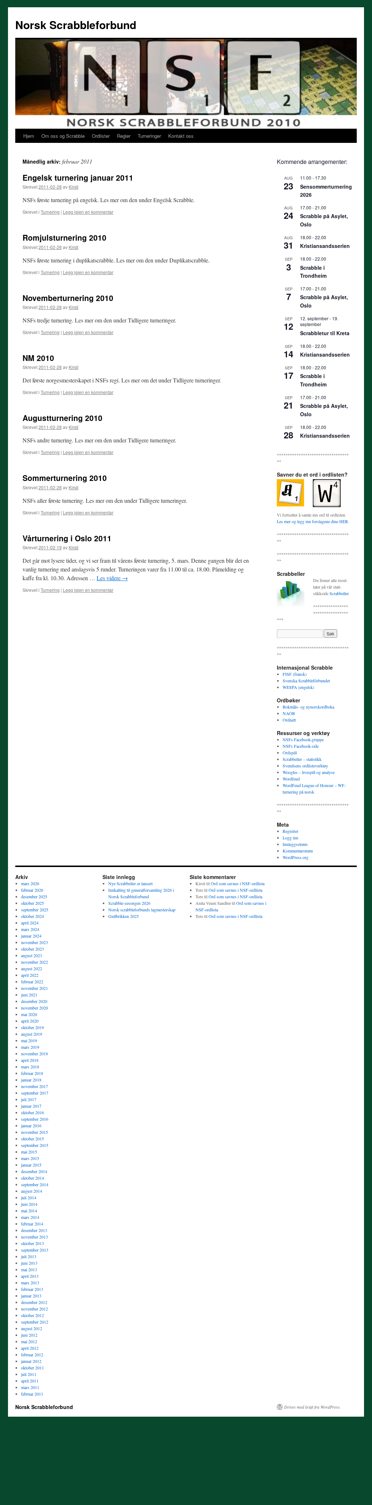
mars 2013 (30, 1282)
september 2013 (34, 1250)
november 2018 (34, 1053)
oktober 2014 (32, 1178)
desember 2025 (34, 896)
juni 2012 (29, 1335)
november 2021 (34, 988)
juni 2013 (29, 1263)
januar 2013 (31, 1296)
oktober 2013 (32, 1243)
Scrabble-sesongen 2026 (129, 903)
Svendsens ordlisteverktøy (305, 765)
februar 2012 (32, 1354)
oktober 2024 (32, 916)
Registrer (290, 831)
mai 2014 (29, 1210)
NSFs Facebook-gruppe (303, 739)
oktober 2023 (32, 949)
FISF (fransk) (295, 674)
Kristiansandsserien (325, 245)
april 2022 (30, 975)
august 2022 (31, 968)
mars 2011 (30, 1387)
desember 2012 (34, 1302)
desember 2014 (34, 1171)
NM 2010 (38, 357)
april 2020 (30, 1021)
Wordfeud (291, 779)
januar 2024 (31, 936)
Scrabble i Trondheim (313, 272)
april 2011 (30, 1381)
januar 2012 (31, 1361)
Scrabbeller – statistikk (302, 759)
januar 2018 (31, 1080)
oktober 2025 (32, 903)
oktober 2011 (32, 1367)
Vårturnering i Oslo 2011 (67, 538)
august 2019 (31, 1034)
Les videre (112, 578)
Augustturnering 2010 (62, 417)
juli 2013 (28, 1256)
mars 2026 (30, 883)
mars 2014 (30, 1217)
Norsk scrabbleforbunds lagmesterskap (141, 909)
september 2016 (34, 1119)
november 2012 (34, 1309)
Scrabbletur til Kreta (324, 333)
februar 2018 (32, 1073)
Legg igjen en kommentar (88, 212)
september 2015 (34, 1145)
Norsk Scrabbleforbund (75, 24)
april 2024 (30, 923)
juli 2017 (28, 1099)
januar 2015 (31, 1165)
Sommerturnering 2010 (65, 477)
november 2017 (34, 1086)
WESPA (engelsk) (298, 687)
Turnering (50, 212)
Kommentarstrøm (298, 851)
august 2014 (31, 1191)
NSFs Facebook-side (301, 746)
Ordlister (101, 135)
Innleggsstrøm (295, 844)
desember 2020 (34, 1001)
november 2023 (34, 942)
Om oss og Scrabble (63, 135)
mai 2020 (29, 1014)
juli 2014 (28, 1197)
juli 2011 (28, 1374)
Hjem (28, 135)
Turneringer (149, 135)
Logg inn (290, 837)
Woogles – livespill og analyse (309, 772)
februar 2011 (32, 1394)
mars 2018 (30, 1066)
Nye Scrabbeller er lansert (130, 883)
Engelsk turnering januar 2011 (78, 177)
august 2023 (31, 955)
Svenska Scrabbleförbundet (306, 680)
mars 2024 (30, 929)
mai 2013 (29, 1269)
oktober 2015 (32, 1138)
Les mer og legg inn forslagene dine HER (312, 521)
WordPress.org (295, 857)
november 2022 (34, 962)
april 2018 (30, 1060)
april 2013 (30, 1276)
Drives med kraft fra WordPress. (312, 1407)
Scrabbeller (338, 593)
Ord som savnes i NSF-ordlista (237, 883)
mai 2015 (29, 1152)
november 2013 (34, 1237)
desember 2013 (34, 1230)
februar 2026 (32, 890)
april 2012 (30, 1348)
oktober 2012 (32, 1315)
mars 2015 (30, 1158)
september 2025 (34, 909)
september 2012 (34, 1322)
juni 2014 (29, 1204)
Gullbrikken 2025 (123, 916)
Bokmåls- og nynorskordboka (308, 707)
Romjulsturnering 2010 (64, 237)
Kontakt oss (181, 135)
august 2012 (31, 1328)
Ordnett (289, 720)
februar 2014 (32, 1224)
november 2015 (34, 1132)
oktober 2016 (32, 1112)
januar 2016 (31, 1125)
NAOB (289, 713)
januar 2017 (31, 1106)
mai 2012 (29, 1341)
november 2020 (34, 1008)
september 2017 (34, 1093)
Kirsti (73, 187)
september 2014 (34, 1184)
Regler (123, 135)
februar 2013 (32, 1289)
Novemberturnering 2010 (68, 297)
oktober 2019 (32, 1027)
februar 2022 (32, 981)
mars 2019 (30, 1047)
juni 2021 (29, 995)
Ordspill (290, 752)
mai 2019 (29, 1040)
